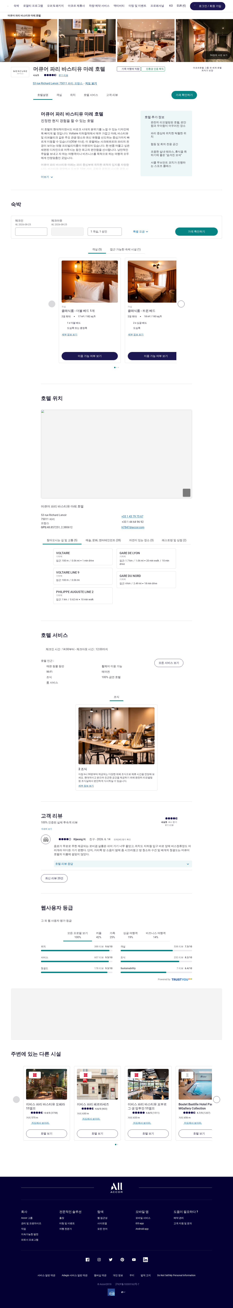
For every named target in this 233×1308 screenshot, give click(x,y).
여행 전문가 (65, 1228)
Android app (142, 1228)
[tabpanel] (116, 313)
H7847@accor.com (132, 527)
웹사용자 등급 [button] (57, 908)
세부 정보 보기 (86, 785)
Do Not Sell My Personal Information (176, 1275)
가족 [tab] (112, 935)
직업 (23, 1228)
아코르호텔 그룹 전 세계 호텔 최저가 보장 (207, 69)
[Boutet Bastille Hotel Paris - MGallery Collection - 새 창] (199, 1084)
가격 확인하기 (184, 95)
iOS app (140, 1223)
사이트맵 (102, 1223)
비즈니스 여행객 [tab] (156, 935)
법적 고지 (146, 1275)
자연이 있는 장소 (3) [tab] (141, 540)
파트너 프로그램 (29, 1239)
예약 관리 (179, 1218)
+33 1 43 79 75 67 (132, 516)
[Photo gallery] (116, 40)
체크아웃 (59, 222)
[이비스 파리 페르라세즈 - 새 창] (97, 1084)
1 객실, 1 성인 (99, 231)
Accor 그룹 (27, 1218)
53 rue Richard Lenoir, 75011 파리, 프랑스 (58, 83)
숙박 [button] (16, 204)
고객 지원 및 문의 (183, 1223)
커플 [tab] (98, 935)
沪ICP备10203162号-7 (127, 1284)
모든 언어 (102, 1228)
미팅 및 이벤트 (67, 1223)
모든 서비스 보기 (169, 662)
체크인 (23, 222)
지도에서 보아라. (40, 1122)
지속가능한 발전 (29, 1234)
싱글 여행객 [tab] (130, 935)
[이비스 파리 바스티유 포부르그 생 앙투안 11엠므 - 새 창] (148, 1084)
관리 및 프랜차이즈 (31, 1223)
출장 (61, 1218)
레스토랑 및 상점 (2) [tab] (174, 540)
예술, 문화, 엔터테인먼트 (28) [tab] (103, 540)
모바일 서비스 (143, 1218)
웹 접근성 (102, 1218)
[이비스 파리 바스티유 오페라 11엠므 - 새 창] (46, 1084)
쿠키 (131, 1275)
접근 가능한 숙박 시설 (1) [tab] (125, 249)
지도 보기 (91, 83)
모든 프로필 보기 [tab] (77, 935)
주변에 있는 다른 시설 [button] (36, 1054)
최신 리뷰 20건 (54, 878)
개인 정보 (118, 1275)
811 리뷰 (63, 75)
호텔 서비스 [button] (54, 635)
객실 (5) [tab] (97, 249)
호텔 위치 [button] (52, 398)
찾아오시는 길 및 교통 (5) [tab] (62, 540)
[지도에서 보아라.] (116, 454)
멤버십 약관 (100, 1275)
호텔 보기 (46, 1133)
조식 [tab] (116, 697)
